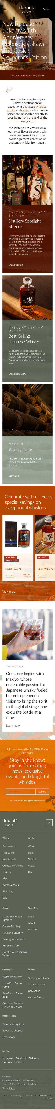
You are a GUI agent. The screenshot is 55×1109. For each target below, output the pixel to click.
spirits (11, 110)
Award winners (10, 884)
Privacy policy (28, 801)
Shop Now (47, 62)
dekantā (5, 1076)
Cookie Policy (29, 1080)
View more (8, 591)
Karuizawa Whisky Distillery (12, 918)
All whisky (7, 891)
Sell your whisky (37, 984)
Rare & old (8, 852)
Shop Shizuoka (16, 264)
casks (25, 110)
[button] (46, 9)
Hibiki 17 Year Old (46, 569)
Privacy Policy (8, 1084)
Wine (31, 846)
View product (10, 576)
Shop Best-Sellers (17, 373)
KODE (12, 1087)
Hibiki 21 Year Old (14, 569)
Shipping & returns (38, 978)
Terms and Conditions (27, 1084)
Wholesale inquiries (13, 1024)
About (31, 923)
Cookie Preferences (11, 1080)
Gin (30, 872)
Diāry (31, 916)
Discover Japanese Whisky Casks (27, 75)
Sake (31, 852)
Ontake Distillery (11, 926)
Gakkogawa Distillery (13, 939)
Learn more (14, 475)
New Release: (19, 24)
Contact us (34, 991)
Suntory (6, 872)
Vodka (31, 865)
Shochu (32, 859)
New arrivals (9, 859)
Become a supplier (12, 1030)
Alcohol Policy (35, 997)
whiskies (41, 106)
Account (32, 929)
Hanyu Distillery (10, 945)
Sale (4, 897)
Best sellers (8, 846)
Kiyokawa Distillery (12, 932)
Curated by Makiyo (12, 865)
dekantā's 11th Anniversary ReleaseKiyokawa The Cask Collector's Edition (24, 44)
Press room (8, 1037)
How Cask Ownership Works (14, 953)
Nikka (5, 878)
